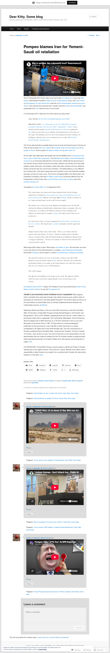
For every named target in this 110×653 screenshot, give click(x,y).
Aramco (56, 213)
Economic (41, 381)
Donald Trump (50, 100)
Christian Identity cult (31, 182)
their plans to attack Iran (54, 150)
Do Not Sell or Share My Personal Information (70, 646)
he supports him (54, 289)
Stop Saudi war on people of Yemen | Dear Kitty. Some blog (54, 398)
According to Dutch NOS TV (34, 286)
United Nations (62, 100)
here (30, 341)
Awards (26, 29)
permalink (35, 383)
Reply (29, 452)
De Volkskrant (67, 98)
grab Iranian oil (70, 150)
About (19, 29)
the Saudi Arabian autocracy (69, 103)
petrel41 (80, 381)
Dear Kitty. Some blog (26, 16)
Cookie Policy (42, 649)
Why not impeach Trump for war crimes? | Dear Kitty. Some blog (56, 522)
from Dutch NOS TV (38, 187)
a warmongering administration (71, 250)
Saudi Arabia (77, 106)
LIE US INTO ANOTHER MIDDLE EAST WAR (53, 119)
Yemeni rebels (62, 129)
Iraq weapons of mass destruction (38, 103)
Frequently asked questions (40, 29)
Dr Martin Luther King (54, 176)
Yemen (68, 106)
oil (62, 381)
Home (12, 29)
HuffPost (43, 305)
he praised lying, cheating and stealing (70, 252)
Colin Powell (80, 100)
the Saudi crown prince (62, 148)
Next (98, 35)
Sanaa (54, 260)
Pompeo (64, 197)
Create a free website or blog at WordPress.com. (41, 646)
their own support (45, 148)
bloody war (75, 148)
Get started (72, 2)
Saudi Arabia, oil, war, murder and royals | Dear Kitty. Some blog (56, 393)
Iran (37, 108)
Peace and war (49, 381)
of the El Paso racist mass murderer (60, 179)
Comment (79, 627)
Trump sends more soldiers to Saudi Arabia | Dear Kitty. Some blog (57, 460)
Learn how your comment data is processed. (53, 637)
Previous (90, 35)
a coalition (55, 224)
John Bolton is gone (62, 247)
